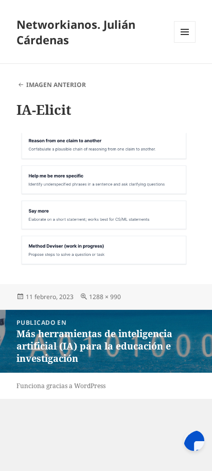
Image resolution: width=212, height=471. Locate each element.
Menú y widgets (185, 42)
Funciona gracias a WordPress (60, 385)
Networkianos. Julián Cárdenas (75, 31)
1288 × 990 (105, 296)
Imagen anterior (56, 84)
